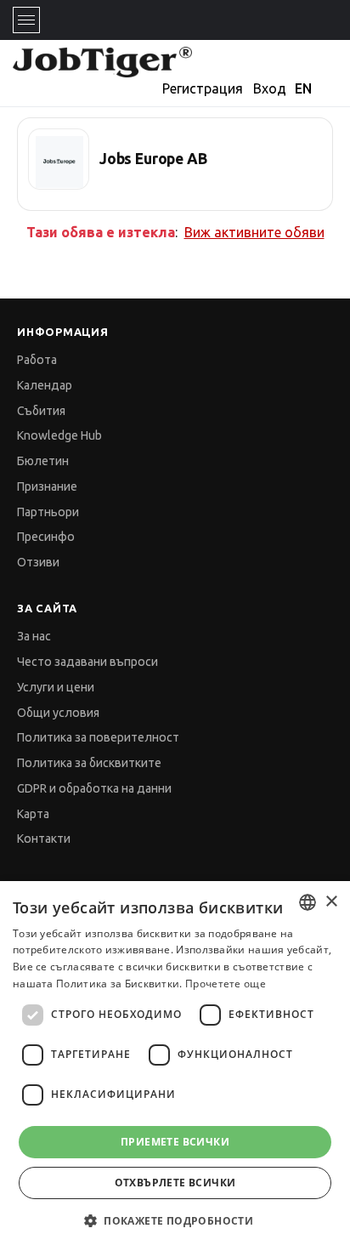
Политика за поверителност (98, 737)
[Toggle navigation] (26, 20)
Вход (269, 88)
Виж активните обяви (254, 232)
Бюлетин (43, 461)
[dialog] (175, 1066)
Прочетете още (225, 983)
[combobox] (307, 902)
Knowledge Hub (59, 435)
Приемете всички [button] (175, 1141)
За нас (34, 636)
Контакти (44, 838)
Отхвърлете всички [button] (175, 1182)
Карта (33, 814)
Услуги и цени (55, 687)
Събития (41, 411)
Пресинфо (46, 536)
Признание (47, 486)
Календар (44, 385)
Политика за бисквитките (89, 763)
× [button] (331, 902)
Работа (37, 360)
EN (303, 88)
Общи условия (58, 712)
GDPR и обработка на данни (94, 788)
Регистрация (202, 88)
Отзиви (38, 562)
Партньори (48, 512)
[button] (175, 1220)
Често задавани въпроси (87, 661)
